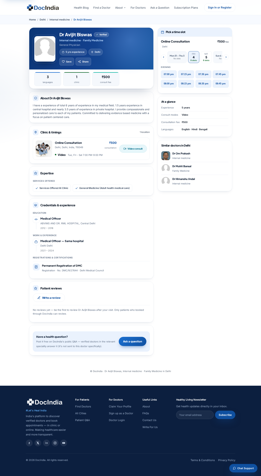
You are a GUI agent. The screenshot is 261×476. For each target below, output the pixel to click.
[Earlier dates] (163, 57)
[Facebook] (29, 443)
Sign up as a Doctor (121, 413)
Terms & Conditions (203, 460)
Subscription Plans (186, 7)
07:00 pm (169, 74)
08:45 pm (221, 83)
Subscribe (225, 415)
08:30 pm (203, 83)
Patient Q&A (82, 420)
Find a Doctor (101, 7)
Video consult (135, 148)
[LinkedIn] (46, 443)
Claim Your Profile (120, 406)
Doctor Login (117, 420)
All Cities (80, 413)
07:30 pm (203, 74)
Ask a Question (159, 7)
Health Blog (81, 7)
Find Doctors (83, 406)
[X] (37, 443)
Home (32, 19)
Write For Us (150, 427)
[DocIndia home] (43, 7)
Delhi (43, 19)
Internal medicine (60, 19)
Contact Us (149, 420)
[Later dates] (226, 57)
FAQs (145, 413)
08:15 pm (186, 83)
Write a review (51, 297)
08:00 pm (169, 83)
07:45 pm (221, 74)
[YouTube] (63, 443)
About (119, 7)
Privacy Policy (226, 460)
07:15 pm (186, 74)
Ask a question (132, 341)
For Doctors (138, 7)
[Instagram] (55, 443)
